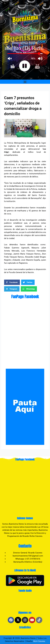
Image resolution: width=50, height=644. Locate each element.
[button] (25, 82)
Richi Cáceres (39, 641)
